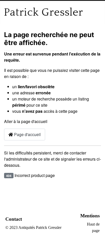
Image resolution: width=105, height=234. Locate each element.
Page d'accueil (27, 134)
